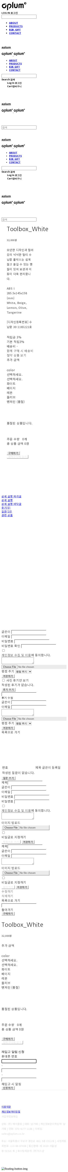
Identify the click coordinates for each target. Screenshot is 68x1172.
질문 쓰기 (8, 778)
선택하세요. (15, 374)
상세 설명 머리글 (11, 496)
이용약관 (6, 1106)
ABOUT (13, 23)
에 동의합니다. (26, 655)
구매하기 (8, 913)
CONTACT (15, 33)
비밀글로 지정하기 (14, 837)
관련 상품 (7, 515)
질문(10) (7, 511)
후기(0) (6, 508)
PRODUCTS (16, 26)
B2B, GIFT (15, 29)
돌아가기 (8, 887)
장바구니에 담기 (12, 1042)
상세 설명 (7, 500)
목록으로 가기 (11, 842)
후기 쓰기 (8, 690)
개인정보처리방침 (11, 1111)
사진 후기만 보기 (17, 680)
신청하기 (8, 1088)
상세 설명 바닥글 (11, 504)
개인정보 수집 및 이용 (16, 655)
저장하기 (8, 676)
